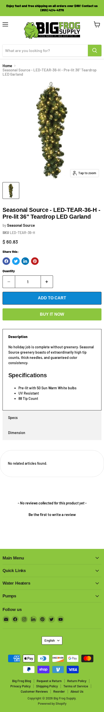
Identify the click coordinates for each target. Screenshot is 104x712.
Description (18, 337)
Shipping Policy (47, 686)
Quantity (9, 271)
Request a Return (49, 681)
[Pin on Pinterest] (35, 261)
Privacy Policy (20, 686)
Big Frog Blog (21, 681)
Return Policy (76, 681)
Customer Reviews (34, 691)
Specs (13, 417)
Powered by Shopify (52, 703)
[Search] (94, 50)
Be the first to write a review (52, 514)
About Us (76, 691)
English (49, 640)
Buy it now (52, 314)
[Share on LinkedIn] (25, 261)
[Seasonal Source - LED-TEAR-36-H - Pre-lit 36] (11, 190)
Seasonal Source (21, 225)
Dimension (16, 433)
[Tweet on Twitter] (16, 261)
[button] (52, 514)
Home (7, 66)
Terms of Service (75, 686)
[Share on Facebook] (6, 261)
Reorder (59, 691)
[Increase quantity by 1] (47, 281)
